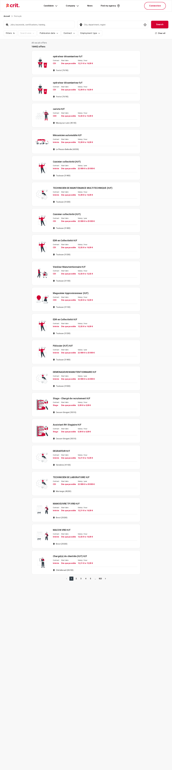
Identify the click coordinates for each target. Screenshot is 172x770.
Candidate (49, 6)
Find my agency (108, 6)
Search (159, 24)
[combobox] (112, 26)
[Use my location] (145, 24)
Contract (68, 33)
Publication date (47, 33)
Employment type (88, 33)
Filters (9, 33)
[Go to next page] (105, 579)
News (90, 6)
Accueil (7, 16)
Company (70, 6)
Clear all (161, 33)
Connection (155, 6)
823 (100, 579)
